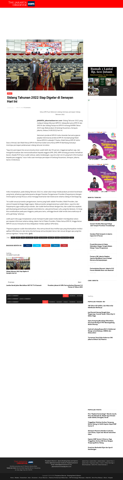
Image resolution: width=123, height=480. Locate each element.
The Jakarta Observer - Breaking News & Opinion (68, 475)
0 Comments (27, 107)
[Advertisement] (61, 22)
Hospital (110, 477)
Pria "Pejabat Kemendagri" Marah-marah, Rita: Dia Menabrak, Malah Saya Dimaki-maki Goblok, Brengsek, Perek (102, 415)
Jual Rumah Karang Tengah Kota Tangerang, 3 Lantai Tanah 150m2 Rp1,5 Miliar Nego (101, 314)
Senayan (57, 237)
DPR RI (17, 237)
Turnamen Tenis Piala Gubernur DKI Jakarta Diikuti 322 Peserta (100, 338)
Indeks (22, 237)
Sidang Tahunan (64, 237)
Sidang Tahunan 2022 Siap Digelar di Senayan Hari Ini (17, 272)
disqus (66, 295)
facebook (72, 295)
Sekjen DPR (50, 237)
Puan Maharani (43, 237)
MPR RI (36, 237)
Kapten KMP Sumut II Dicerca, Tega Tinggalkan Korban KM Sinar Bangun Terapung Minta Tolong (100, 441)
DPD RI (10, 93)
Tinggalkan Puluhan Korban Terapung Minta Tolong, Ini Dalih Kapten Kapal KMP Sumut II (102, 424)
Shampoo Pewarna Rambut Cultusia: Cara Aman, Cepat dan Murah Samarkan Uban (102, 432)
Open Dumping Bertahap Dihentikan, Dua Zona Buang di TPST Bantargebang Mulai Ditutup (101, 322)
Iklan (29, 477)
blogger (79, 295)
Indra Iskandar (29, 237)
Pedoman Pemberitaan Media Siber (58, 477)
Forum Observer (43, 477)
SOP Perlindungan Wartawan (77, 477)
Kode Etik (88, 477)
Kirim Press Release (97, 477)
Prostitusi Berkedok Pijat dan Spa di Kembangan (100, 448)
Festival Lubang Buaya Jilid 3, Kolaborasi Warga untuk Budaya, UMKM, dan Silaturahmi (102, 331)
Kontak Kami (23, 477)
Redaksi (17, 477)
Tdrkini (71, 237)
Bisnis (105, 477)
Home (12, 477)
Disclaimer (35, 477)
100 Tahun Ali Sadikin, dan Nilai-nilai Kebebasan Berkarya (100, 306)
